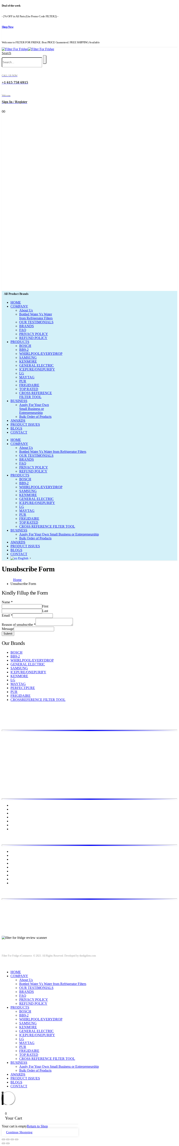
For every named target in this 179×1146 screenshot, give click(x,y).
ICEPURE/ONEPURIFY (37, 369)
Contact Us (18, 825)
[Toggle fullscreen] (12, 1139)
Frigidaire (17, 855)
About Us (26, 310)
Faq (13, 829)
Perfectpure (18, 875)
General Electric (21, 859)
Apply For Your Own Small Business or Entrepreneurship (34, 409)
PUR (22, 381)
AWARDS (17, 420)
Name (7, 602)
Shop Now (7, 26)
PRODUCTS (19, 342)
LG (21, 373)
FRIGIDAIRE (29, 385)
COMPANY (19, 306)
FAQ (22, 330)
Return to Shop (37, 1126)
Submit (7, 633)
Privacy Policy (20, 817)
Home (14, 805)
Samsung (16, 879)
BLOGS (16, 428)
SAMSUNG (28, 357)
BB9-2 (24, 350)
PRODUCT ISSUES (25, 424)
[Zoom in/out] (16, 1139)
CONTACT (18, 432)
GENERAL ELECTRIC (36, 365)
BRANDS (26, 326)
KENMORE (28, 361)
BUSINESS (18, 401)
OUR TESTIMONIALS (36, 322)
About (14, 809)
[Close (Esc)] (3, 1139)
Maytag (15, 871)
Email (7, 615)
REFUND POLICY (33, 338)
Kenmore (16, 863)
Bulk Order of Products (35, 416)
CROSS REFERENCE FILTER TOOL (35, 395)
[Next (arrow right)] (8, 1143)
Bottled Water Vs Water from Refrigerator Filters (36, 316)
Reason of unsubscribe (19, 624)
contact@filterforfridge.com (35, 913)
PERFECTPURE (22, 688)
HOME (15, 302)
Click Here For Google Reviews (24, 941)
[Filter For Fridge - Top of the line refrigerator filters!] (28, 49)
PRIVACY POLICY (33, 334)
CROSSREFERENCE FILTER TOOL (37, 700)
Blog (13, 813)
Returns (15, 821)
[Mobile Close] (4, 964)
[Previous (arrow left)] (3, 1143)
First (45, 606)
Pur (12, 883)
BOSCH (25, 346)
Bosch (14, 851)
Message (8, 629)
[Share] (8, 1139)
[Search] (44, 59)
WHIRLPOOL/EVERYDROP (40, 353)
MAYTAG (26, 377)
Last (45, 611)
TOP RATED (28, 389)
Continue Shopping (19, 1132)
